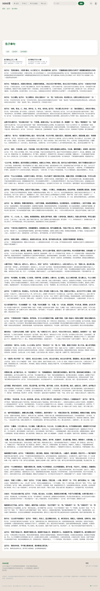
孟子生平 (14, 51)
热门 (25, 3)
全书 (8, 51)
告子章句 (14, 8)
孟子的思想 (23, 51)
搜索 (81, 3)
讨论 (44, 3)
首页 (17, 3)
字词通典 (35, 3)
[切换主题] (91, 3)
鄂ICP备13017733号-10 (20, 586)
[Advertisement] (50, 25)
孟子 (8, 8)
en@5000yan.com (38, 586)
